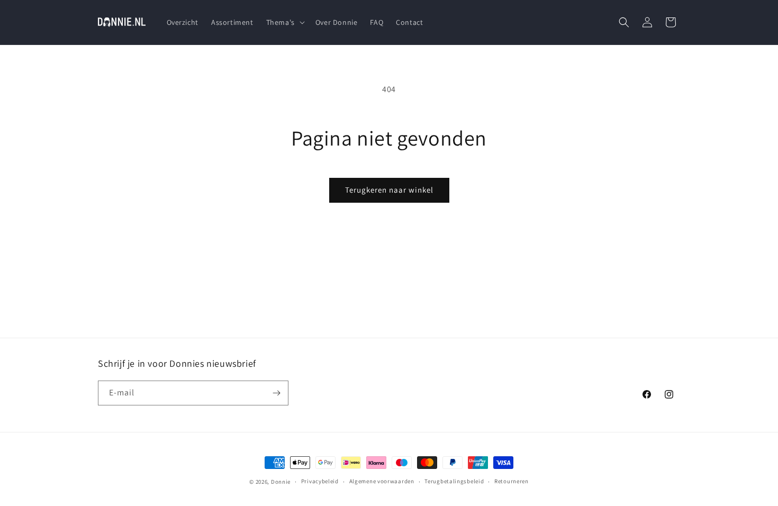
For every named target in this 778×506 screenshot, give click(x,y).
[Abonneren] (276, 393)
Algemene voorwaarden (381, 481)
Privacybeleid (320, 481)
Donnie (281, 481)
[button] (284, 22)
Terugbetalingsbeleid (454, 481)
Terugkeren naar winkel (389, 190)
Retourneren (511, 481)
